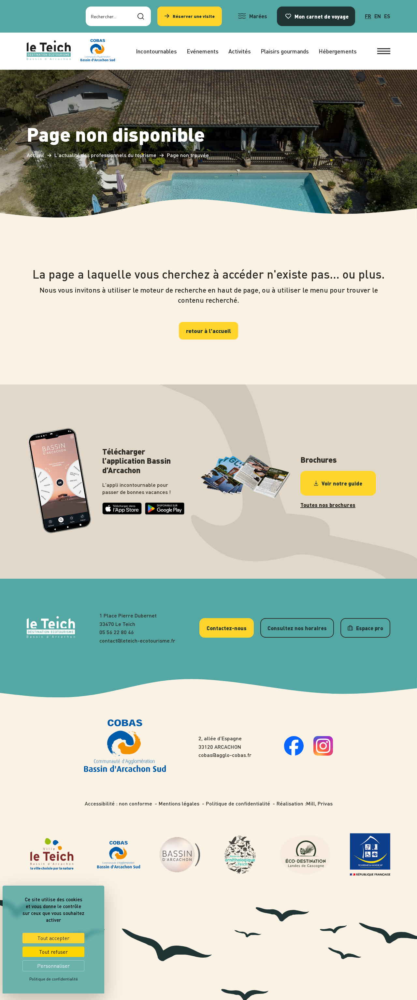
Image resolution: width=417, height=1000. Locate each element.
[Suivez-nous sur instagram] (323, 753)
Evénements (203, 51)
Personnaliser (53, 966)
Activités (239, 51)
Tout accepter (53, 938)
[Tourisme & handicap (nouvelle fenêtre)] (370, 854)
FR (368, 16)
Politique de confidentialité (238, 803)
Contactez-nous (227, 628)
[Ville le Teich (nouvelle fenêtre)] (52, 855)
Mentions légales (179, 803)
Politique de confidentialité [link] (53, 979)
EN (377, 16)
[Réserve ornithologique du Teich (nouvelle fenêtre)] (240, 854)
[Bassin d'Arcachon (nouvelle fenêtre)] (180, 854)
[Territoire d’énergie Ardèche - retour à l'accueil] (49, 51)
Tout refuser (53, 952)
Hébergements (338, 51)
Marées (258, 16)
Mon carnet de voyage (322, 16)
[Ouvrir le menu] (383, 51)
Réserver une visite (194, 16)
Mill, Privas (319, 803)
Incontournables (156, 51)
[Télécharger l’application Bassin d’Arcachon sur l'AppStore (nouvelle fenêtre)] (122, 512)
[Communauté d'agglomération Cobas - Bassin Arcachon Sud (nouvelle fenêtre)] (118, 855)
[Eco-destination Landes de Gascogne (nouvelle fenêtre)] (305, 854)
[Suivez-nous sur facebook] (294, 753)
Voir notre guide (342, 483)
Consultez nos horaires (297, 628)
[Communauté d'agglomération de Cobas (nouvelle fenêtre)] (97, 51)
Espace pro (369, 628)
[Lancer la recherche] (141, 16)
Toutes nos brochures (327, 505)
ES (387, 16)
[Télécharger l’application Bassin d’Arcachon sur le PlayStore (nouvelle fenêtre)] (164, 512)
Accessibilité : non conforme (118, 803)
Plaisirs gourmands (285, 51)
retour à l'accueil (208, 330)
